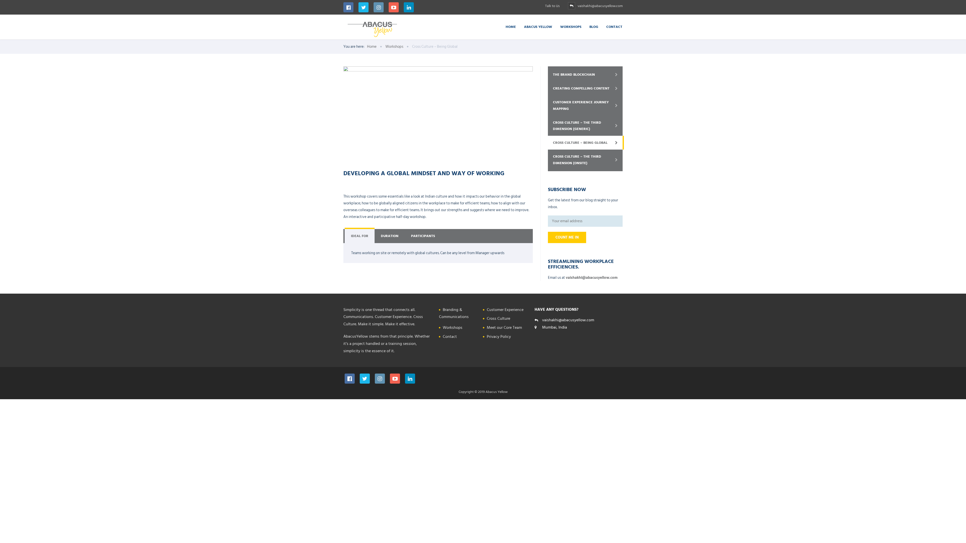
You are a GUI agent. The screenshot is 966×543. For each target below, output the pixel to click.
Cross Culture (498, 318)
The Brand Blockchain (574, 74)
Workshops (570, 26)
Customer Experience (505, 309)
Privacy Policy (499, 336)
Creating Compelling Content (581, 88)
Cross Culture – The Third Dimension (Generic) (577, 126)
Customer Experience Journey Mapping (581, 105)
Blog (593, 26)
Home (511, 26)
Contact (614, 26)
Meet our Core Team (504, 327)
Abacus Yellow (538, 26)
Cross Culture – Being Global (580, 143)
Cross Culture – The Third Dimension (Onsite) (577, 160)
